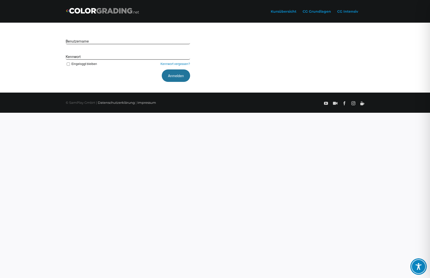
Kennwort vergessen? (175, 63)
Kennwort (73, 56)
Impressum (146, 103)
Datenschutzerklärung (116, 103)
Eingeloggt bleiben (84, 63)
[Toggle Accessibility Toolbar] (418, 266)
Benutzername (77, 41)
